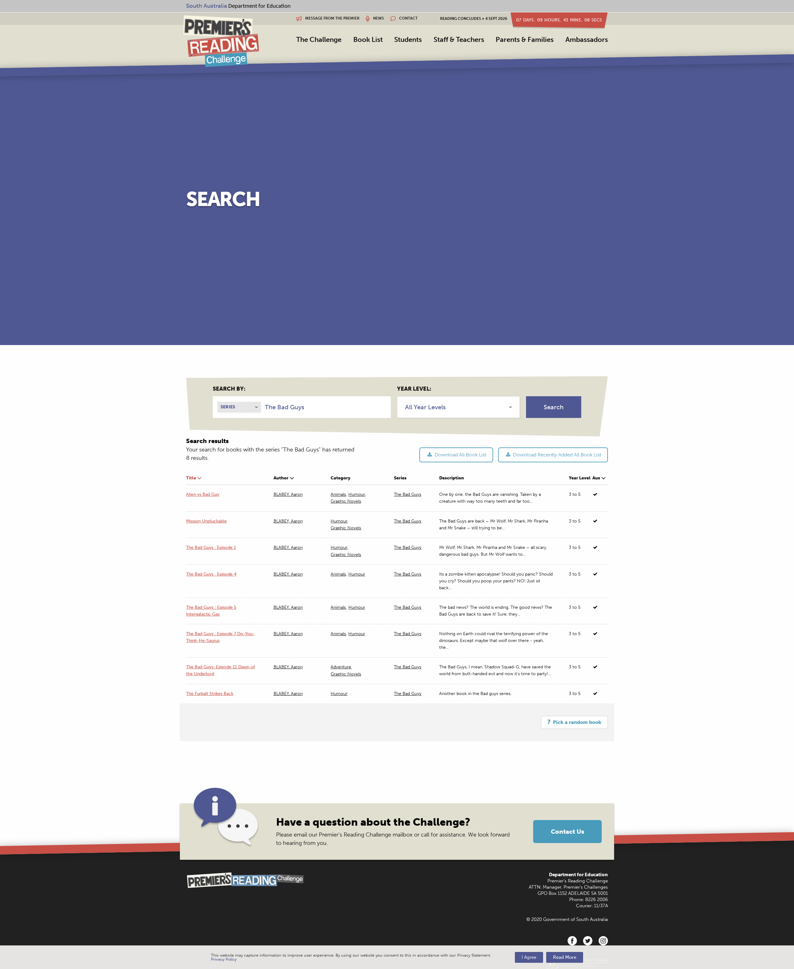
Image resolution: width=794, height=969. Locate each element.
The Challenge (318, 39)
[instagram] (603, 940)
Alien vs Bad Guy (202, 494)
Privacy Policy (224, 959)
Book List (368, 39)
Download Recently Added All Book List (556, 455)
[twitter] (587, 940)
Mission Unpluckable (206, 521)
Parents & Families (525, 39)
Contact (407, 18)
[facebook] (572, 940)
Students (408, 39)
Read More (564, 957)
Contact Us (567, 831)
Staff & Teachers (459, 39)
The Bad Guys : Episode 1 (211, 547)
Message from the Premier (331, 18)
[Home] (221, 41)
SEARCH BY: (229, 388)
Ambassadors (586, 39)
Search (554, 407)
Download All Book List (459, 455)
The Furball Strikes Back (209, 693)
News (378, 18)
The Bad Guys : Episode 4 (211, 574)
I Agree (529, 957)
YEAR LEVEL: (414, 388)
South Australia (206, 5)
